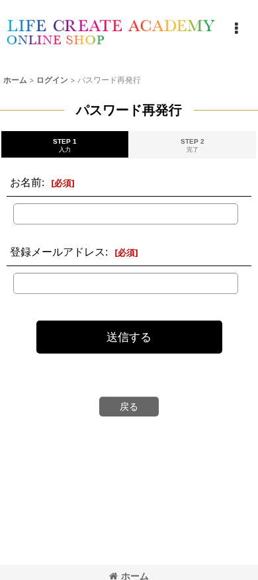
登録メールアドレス (57, 251)
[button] (236, 28)
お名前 (26, 182)
